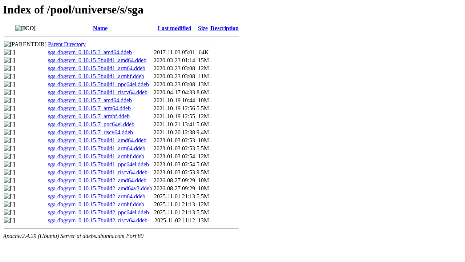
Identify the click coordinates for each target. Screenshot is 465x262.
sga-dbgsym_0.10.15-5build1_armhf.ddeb (96, 76)
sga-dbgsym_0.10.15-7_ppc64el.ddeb (91, 124)
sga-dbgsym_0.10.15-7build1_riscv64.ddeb (97, 172)
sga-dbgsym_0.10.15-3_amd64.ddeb (90, 52)
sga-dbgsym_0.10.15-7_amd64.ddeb (90, 100)
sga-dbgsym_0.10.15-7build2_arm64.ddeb (96, 196)
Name (100, 28)
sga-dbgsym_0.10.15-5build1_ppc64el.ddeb (98, 84)
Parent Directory (67, 44)
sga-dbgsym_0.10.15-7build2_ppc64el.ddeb (98, 212)
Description (224, 28)
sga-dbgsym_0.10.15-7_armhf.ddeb (89, 116)
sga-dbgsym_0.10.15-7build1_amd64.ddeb (97, 140)
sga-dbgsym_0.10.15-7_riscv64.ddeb (90, 132)
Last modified (174, 28)
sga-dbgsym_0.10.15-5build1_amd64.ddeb (97, 60)
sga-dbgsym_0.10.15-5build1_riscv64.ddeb (97, 92)
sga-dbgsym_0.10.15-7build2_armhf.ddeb (96, 204)
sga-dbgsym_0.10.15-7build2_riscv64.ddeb (97, 220)
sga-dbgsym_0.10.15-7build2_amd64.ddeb (97, 180)
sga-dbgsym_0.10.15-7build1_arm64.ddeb (96, 148)
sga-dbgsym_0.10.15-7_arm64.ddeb (89, 108)
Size (203, 28)
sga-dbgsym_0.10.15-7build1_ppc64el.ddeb (98, 164)
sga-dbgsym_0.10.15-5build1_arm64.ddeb (96, 68)
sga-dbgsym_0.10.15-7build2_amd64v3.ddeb (100, 188)
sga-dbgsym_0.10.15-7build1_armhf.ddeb (96, 156)
